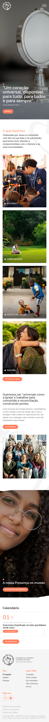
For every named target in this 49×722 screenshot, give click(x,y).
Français (6, 680)
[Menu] (44, 5)
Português (7, 674)
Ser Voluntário (32, 680)
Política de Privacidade (12, 706)
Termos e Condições (11, 709)
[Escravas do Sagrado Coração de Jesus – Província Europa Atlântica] (7, 6)
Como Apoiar (31, 677)
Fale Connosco (32, 683)
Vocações (30, 674)
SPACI (28, 686)
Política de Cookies (10, 712)
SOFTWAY (41, 718)
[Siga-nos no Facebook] (5, 698)
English (6, 677)
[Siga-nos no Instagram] (10, 698)
